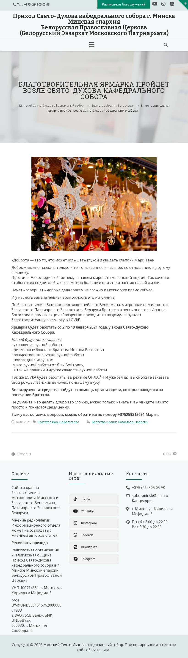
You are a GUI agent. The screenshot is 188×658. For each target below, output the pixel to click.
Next (167, 453)
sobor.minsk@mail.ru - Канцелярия (151, 498)
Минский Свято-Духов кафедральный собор (83, 644)
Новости (141, 422)
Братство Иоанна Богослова (58, 422)
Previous (24, 453)
